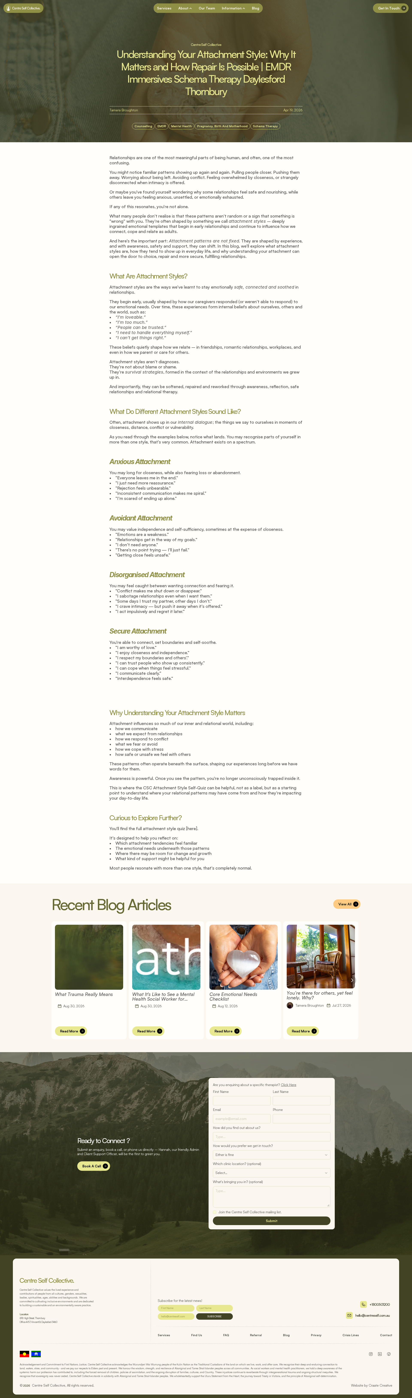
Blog (286, 1335)
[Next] (352, 980)
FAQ (226, 1335)
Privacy (316, 1335)
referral (256, 1335)
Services (164, 1335)
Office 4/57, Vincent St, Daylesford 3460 (38, 1322)
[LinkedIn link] (370, 1354)
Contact (386, 1335)
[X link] (388, 1354)
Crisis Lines (350, 1335)
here (191, 828)
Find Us (196, 1335)
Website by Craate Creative (371, 1385)
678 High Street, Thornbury (32, 1318)
